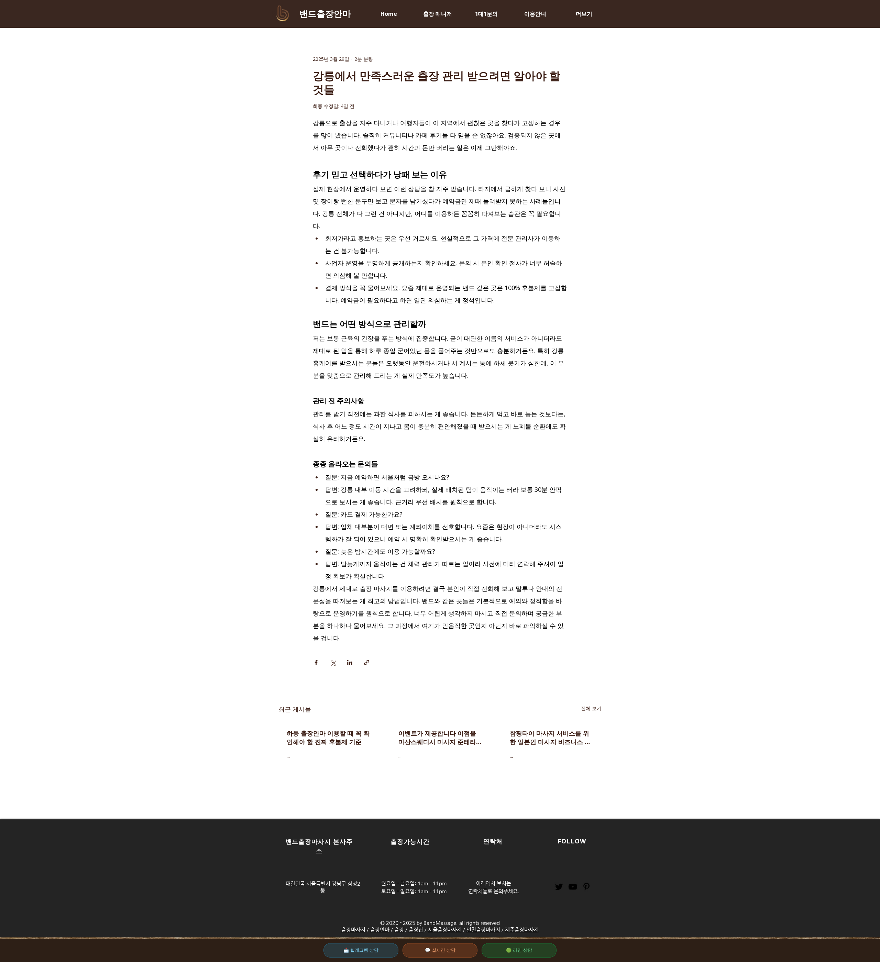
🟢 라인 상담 (519, 950)
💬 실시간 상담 (440, 950)
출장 (399, 929)
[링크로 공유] (366, 662)
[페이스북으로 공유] (316, 662)
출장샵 (416, 929)
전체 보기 (591, 708)
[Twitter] (559, 887)
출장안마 (379, 929)
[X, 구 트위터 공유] (333, 662)
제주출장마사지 (522, 929)
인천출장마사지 (483, 929)
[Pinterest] (586, 887)
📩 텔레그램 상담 (360, 950)
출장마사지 (353, 929)
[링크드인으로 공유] (349, 662)
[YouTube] (573, 887)
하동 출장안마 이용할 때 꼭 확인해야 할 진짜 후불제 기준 (328, 737)
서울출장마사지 (445, 929)
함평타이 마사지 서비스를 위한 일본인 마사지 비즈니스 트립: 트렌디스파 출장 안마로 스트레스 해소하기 (551, 737)
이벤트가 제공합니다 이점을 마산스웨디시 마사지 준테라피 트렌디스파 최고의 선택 (437, 737)
